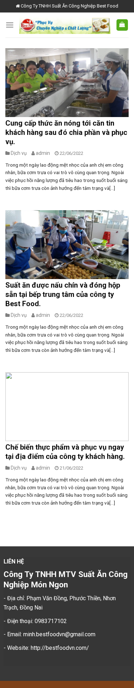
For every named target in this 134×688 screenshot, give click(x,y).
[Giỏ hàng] (122, 25)
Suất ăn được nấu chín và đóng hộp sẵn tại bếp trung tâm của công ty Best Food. (62, 294)
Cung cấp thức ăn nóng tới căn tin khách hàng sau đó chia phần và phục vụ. (66, 132)
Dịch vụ (19, 153)
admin (43, 153)
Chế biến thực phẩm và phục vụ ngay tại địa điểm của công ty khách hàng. (65, 452)
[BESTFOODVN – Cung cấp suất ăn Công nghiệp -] (64, 24)
